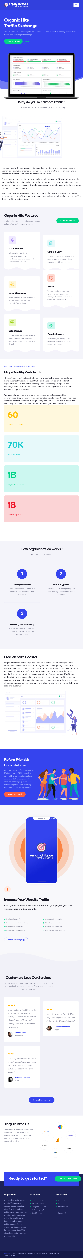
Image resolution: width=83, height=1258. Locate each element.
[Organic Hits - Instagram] (11, 1255)
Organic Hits (8, 1253)
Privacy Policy (63, 1210)
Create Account (67, 221)
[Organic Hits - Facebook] (7, 1255)
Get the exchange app (16, 940)
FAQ (27, 41)
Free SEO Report (38, 1200)
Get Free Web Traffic (68, 1179)
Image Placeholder (39, 1207)
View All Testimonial (41, 1100)
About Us (61, 1200)
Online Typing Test (39, 1210)
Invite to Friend (15, 794)
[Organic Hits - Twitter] (9, 1255)
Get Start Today (13, 41)
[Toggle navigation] (76, 5)
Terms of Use (63, 1207)
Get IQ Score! (37, 1213)
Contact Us (62, 1213)
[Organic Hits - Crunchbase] (14, 1255)
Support (61, 1203)
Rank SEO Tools (38, 1203)
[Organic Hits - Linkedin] (4, 1255)
